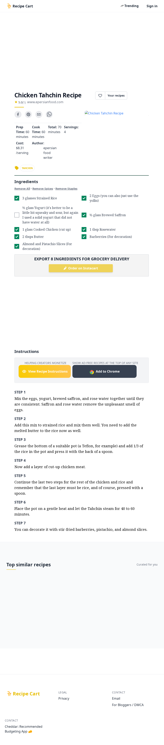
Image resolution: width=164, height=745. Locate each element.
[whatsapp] (49, 114)
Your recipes (116, 95)
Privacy (63, 698)
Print (140, 95)
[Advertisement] (82, 50)
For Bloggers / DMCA (128, 705)
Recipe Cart (26, 693)
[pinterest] (28, 114)
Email (116, 698)
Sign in (152, 6)
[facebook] (18, 114)
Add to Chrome (108, 371)
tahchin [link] (27, 168)
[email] (38, 114)
